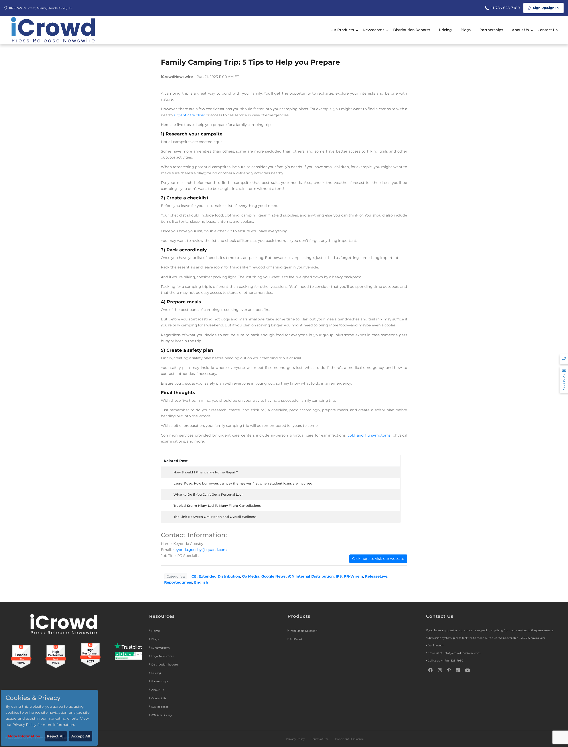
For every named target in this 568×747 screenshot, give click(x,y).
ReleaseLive (376, 576)
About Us (520, 30)
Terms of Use (320, 739)
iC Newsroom (160, 647)
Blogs (466, 30)
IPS (339, 576)
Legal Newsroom (163, 656)
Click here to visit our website (378, 558)
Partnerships (491, 30)
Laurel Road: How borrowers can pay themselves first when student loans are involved (243, 483)
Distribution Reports (411, 30)
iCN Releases (159, 706)
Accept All (80, 736)
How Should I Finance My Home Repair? (206, 472)
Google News (273, 576)
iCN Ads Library (161, 715)
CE (194, 576)
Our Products (341, 30)
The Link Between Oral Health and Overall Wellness (215, 517)
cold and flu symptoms (369, 435)
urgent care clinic (189, 115)
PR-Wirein (353, 576)
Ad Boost (296, 639)
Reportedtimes (178, 582)
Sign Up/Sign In (545, 8)
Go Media (250, 576)
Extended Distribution (219, 576)
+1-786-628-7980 (505, 8)
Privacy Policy (295, 739)
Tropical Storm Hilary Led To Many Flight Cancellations (217, 506)
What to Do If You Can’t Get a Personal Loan (209, 495)
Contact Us (548, 30)
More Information (24, 736)
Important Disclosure (349, 739)
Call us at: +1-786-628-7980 (445, 660)
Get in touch (436, 645)
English (201, 582)
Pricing (445, 30)
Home (155, 630)
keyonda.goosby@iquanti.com (199, 550)
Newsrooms (373, 30)
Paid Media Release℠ (304, 630)
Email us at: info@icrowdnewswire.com (454, 653)
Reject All (56, 736)
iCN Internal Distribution (311, 576)
